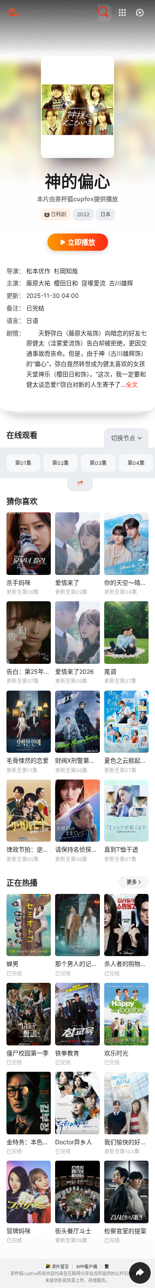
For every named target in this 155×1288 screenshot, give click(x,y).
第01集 (23, 463)
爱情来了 (67, 582)
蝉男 (12, 963)
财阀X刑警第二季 (77, 760)
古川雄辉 (121, 283)
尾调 (110, 671)
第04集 (136, 463)
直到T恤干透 (121, 849)
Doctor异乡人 (73, 1142)
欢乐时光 (116, 1053)
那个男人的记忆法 (77, 963)
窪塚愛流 (93, 283)
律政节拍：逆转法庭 (28, 849)
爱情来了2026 (74, 671)
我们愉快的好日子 (126, 1142)
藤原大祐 (38, 283)
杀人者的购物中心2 (126, 963)
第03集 (98, 463)
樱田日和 (66, 283)
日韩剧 (58, 214)
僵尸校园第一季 (27, 1053)
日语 (32, 320)
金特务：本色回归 (28, 1142)
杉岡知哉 (66, 271)
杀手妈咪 (18, 582)
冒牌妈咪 (18, 1230)
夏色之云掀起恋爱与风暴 (126, 760)
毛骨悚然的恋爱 (27, 760)
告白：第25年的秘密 (28, 671)
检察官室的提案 (125, 1230)
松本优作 (38, 271)
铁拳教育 (67, 1053)
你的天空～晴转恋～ (126, 582)
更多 (132, 882)
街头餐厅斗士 (73, 1230)
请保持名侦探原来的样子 (77, 849)
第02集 (60, 463)
